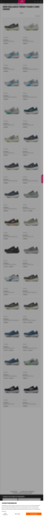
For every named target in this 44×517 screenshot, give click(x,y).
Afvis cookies (17, 513)
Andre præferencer (5, 514)
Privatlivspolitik (4, 511)
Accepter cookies (33, 513)
